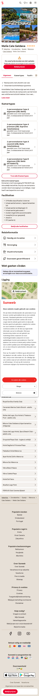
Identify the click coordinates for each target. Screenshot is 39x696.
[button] (19, 16)
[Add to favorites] (34, 10)
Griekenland (19, 518)
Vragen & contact (19, 614)
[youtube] (28, 635)
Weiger (18, 386)
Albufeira (19, 556)
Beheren (19, 393)
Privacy (19, 590)
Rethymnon (19, 549)
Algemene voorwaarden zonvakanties (19, 686)
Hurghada (19, 552)
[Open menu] (35, 3)
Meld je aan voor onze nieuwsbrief (19, 624)
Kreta (19, 532)
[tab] (7, 75)
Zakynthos (20, 539)
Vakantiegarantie (19, 620)
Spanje (19, 515)
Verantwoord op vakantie (19, 570)
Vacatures (19, 573)
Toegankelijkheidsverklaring (19, 597)
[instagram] (20, 635)
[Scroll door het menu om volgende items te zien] (36, 75)
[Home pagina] (2, 3)
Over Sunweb (19, 567)
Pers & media (19, 576)
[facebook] (11, 635)
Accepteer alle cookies (18, 380)
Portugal (19, 521)
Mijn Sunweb (19, 617)
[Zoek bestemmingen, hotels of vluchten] (20, 3)
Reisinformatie (19, 627)
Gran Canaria (19, 535)
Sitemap (19, 579)
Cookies (19, 593)
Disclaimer (20, 603)
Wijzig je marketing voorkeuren (19, 600)
